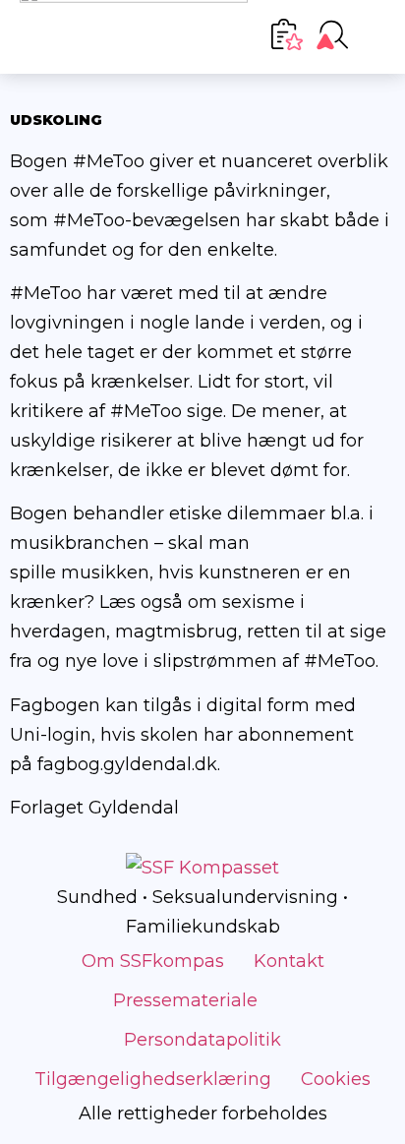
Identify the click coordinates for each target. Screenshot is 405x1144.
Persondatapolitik (202, 1040)
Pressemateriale (185, 1000)
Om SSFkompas (153, 961)
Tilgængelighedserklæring (152, 1079)
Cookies (336, 1079)
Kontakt (289, 961)
